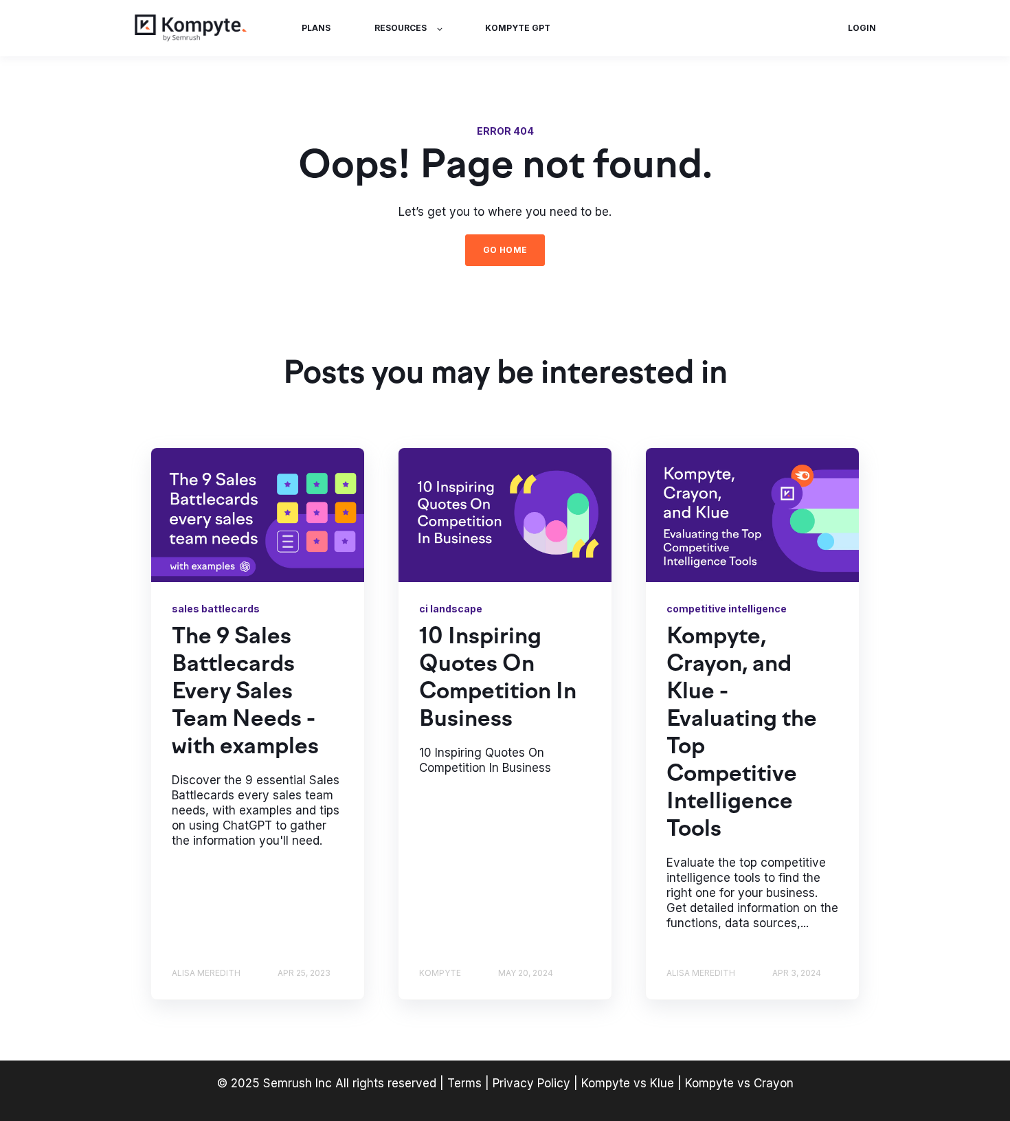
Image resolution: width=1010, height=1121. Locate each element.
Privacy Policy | (537, 1083)
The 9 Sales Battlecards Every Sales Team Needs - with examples (245, 692)
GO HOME (505, 250)
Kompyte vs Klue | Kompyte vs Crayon (687, 1083)
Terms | (468, 1083)
